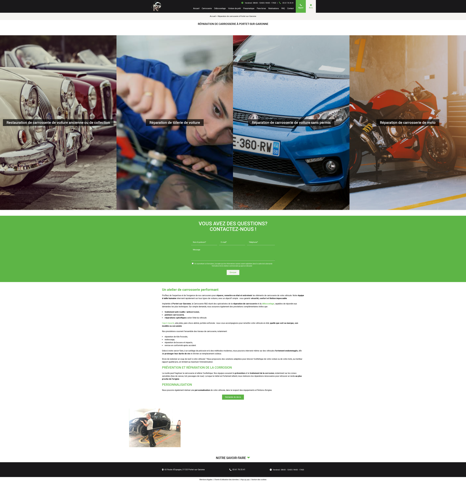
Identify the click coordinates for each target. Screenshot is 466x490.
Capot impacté (168, 323)
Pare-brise (261, 8)
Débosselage (220, 8)
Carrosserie (207, 8)
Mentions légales (206, 480)
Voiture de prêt (234, 8)
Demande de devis (233, 397)
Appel (300, 8)
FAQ (283, 8)
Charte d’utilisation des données (226, 480)
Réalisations (273, 8)
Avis (311, 8)
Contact (290, 8)
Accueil (196, 8)
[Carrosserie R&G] (156, 6)
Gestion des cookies (258, 480)
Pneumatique (248, 8)
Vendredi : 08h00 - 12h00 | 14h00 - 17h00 (288, 470)
